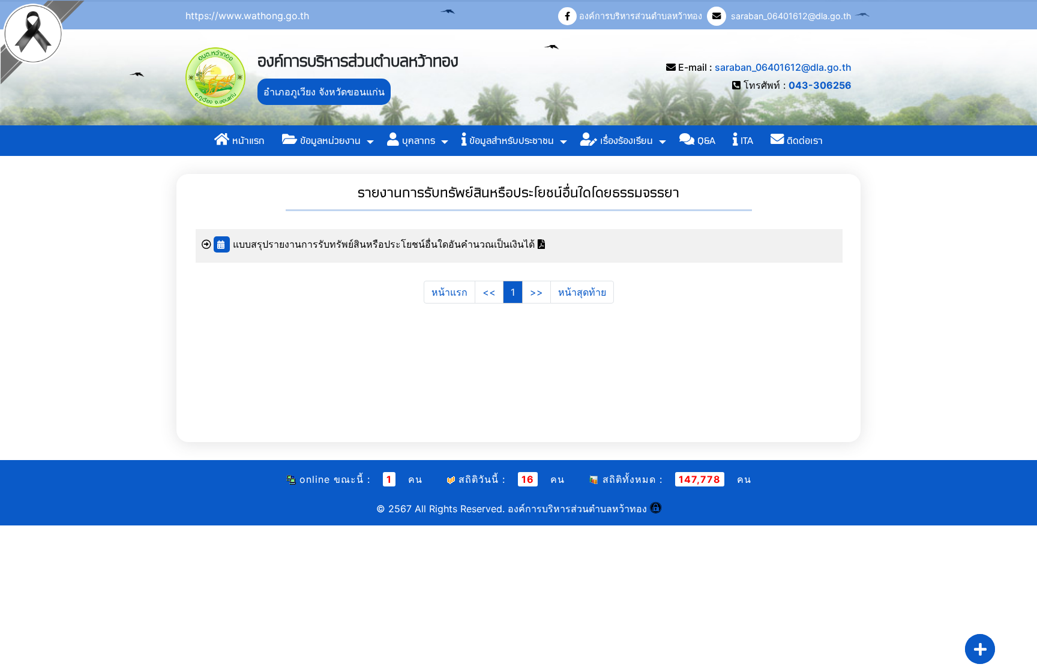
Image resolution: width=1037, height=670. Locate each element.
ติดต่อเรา (803, 141)
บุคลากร (417, 141)
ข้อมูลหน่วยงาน (329, 141)
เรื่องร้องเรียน (625, 141)
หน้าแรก (247, 141)
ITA (745, 141)
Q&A (704, 141)
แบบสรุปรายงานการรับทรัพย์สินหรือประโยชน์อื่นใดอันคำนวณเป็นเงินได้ (385, 244)
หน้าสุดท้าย (582, 292)
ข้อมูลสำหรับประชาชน (510, 141)
